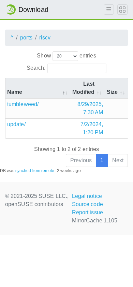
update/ (16, 124)
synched (23, 170)
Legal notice (87, 196)
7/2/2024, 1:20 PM (91, 128)
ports (26, 37)
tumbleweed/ (23, 104)
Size (112, 92)
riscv (45, 37)
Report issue (87, 212)
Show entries (66, 55)
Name (14, 92)
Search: (36, 68)
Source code (87, 204)
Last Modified (83, 88)
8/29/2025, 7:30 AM (90, 108)
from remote (43, 170)
